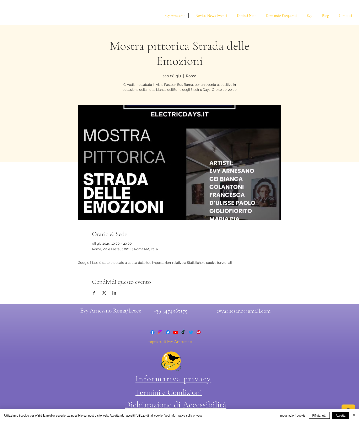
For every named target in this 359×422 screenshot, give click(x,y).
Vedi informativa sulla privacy (183, 415)
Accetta (340, 415)
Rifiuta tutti (319, 415)
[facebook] (152, 332)
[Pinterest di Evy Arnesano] (198, 332)
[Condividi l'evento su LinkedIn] (114, 293)
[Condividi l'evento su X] (104, 293)
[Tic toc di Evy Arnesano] (183, 332)
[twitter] (191, 332)
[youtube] (175, 332)
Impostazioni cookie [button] (292, 415)
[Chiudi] (354, 415)
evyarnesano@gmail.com (243, 310)
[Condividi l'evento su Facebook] (94, 293)
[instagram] (160, 332)
